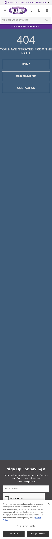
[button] (5, 10)
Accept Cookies (38, 534)
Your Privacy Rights (26, 526)
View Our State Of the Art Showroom (27, 2)
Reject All (14, 534)
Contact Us (26, 87)
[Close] (49, 504)
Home (26, 64)
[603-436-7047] (39, 10)
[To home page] (18, 10)
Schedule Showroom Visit (26, 26)
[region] (26, 519)
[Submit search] (47, 19)
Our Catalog (26, 76)
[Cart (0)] (47, 10)
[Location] (31, 10)
